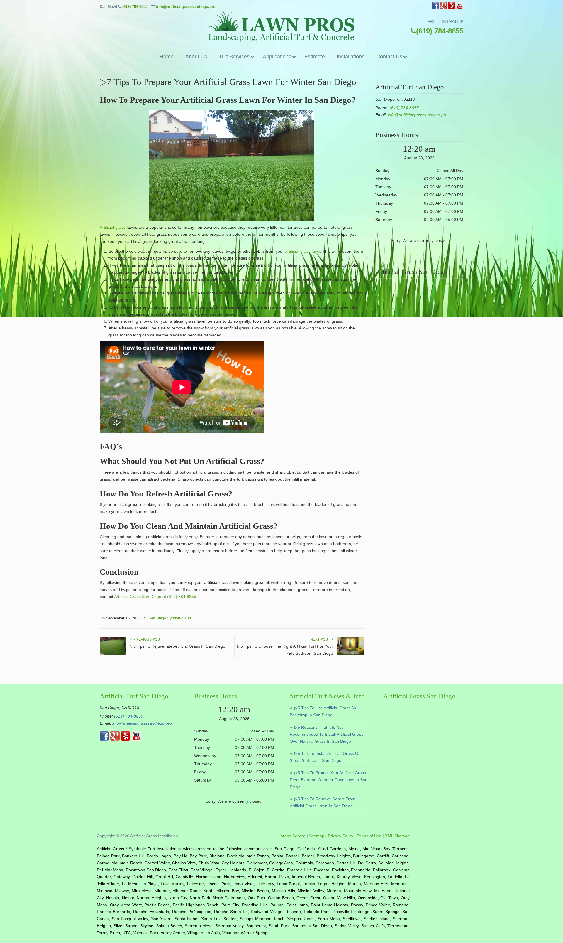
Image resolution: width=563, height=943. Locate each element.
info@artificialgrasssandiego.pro (186, 6)
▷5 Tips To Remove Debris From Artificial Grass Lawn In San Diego (322, 802)
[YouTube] (459, 8)
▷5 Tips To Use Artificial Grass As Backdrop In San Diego (323, 711)
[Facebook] (435, 8)
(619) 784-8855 (134, 6)
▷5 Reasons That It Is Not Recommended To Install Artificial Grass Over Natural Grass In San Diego (326, 734)
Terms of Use (369, 835)
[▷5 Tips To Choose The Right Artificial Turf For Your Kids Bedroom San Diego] (350, 653)
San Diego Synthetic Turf (169, 618)
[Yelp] (451, 8)
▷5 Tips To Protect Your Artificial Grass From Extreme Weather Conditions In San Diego (328, 779)
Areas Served (293, 835)
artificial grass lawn (302, 251)
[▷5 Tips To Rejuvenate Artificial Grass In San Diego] (113, 653)
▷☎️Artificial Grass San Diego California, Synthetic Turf (281, 26)
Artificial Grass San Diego (137, 596)
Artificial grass (113, 227)
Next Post (321, 639)
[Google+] (443, 8)
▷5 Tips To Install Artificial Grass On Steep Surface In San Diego (325, 757)
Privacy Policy (340, 835)
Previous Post (147, 639)
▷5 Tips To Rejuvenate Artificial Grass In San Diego (177, 646)
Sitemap (316, 835)
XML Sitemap (397, 835)
